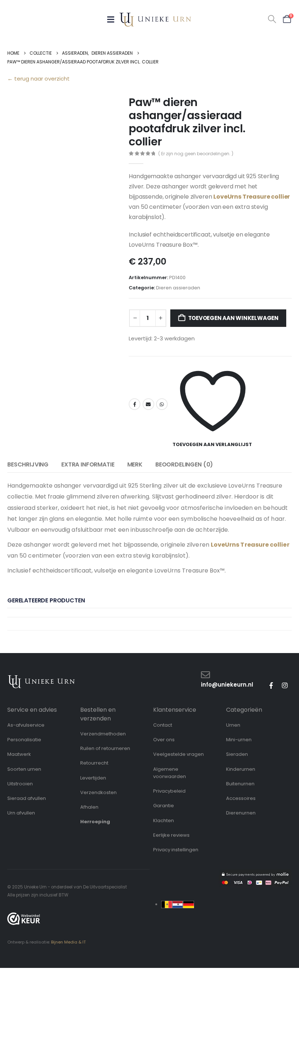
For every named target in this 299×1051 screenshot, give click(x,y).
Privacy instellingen (175, 849)
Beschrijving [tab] (27, 464)
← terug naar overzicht (38, 78)
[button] (272, 19)
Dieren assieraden (178, 288)
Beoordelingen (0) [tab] (184, 464)
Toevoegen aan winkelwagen (233, 318)
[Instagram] (284, 685)
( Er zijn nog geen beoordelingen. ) (195, 154)
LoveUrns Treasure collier (251, 196)
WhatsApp (162, 404)
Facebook (134, 404)
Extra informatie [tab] (87, 464)
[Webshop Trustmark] (23, 919)
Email (148, 404)
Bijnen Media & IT (68, 942)
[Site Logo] (155, 19)
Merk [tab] (135, 464)
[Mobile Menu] (113, 19)
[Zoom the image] (41, 678)
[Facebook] (270, 685)
